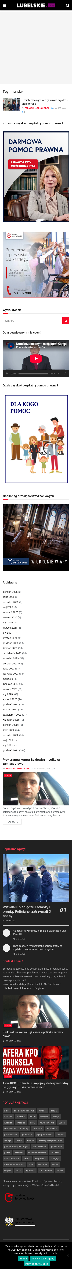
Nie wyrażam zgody (43, 1258)
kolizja (56, 1116)
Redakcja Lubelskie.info (37, 108)
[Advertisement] (36, 48)
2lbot (6, 1110)
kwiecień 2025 (10, 612)
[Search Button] (67, 5)
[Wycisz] (58, 373)
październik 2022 (12, 714)
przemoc (19, 1152)
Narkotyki (37, 1128)
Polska (19, 1140)
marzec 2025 (10, 617)
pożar (7, 1152)
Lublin (62, 1122)
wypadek (30, 1170)
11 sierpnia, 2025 (12, 1092)
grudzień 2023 (11, 643)
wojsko (7, 1170)
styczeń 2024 (10, 638)
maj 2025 (8, 607)
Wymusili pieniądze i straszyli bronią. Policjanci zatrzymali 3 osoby (27, 911)
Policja (7, 1140)
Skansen (55, 1152)
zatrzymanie (45, 1170)
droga (54, 1110)
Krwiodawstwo (47, 1122)
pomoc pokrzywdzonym (16, 1146)
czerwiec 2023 (11, 673)
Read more (14, 821)
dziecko (8, 1116)
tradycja (55, 1158)
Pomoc (30, 1140)
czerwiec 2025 (11, 602)
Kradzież (21, 1122)
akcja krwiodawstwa (24, 1110)
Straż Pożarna (11, 1158)
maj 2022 (8, 740)
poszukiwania (39, 1146)
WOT (18, 1170)
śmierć (60, 1170)
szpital (27, 1158)
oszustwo (52, 1128)
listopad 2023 (10, 648)
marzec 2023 (10, 689)
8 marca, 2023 (59, 108)
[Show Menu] (4, 5)
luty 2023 (8, 694)
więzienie (43, 1164)
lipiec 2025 (9, 596)
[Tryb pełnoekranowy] (65, 373)
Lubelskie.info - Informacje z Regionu (23, 988)
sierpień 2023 (10, 663)
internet (44, 1116)
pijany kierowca (44, 1134)
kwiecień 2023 (10, 684)
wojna (55, 1164)
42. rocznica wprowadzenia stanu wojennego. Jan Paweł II (39, 932)
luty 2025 (8, 622)
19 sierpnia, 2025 (42, 768)
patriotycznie (10, 1134)
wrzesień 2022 (11, 719)
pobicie (60, 1134)
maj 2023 (8, 678)
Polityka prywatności (37, 1263)
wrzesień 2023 (11, 658)
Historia (21, 1116)
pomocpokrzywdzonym (50, 1140)
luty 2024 (8, 632)
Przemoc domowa (37, 1152)
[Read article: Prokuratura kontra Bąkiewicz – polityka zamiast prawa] (36, 788)
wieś (31, 1164)
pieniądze (27, 1134)
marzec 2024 (10, 627)
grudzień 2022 (11, 704)
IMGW (33, 1116)
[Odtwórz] (7, 373)
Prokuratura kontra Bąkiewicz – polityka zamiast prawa (31, 761)
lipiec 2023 (9, 668)
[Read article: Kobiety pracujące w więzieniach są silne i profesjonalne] (11, 104)
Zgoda (23, 1258)
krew (32, 1122)
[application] (36, 358)
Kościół (8, 1122)
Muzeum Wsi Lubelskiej (16, 1128)
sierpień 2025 (10, 591)
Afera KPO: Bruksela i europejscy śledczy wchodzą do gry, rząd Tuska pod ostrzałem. (35, 1085)
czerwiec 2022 (11, 735)
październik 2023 (12, 653)
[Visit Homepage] (36, 5)
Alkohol (42, 1110)
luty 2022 (8, 745)
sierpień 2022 (10, 724)
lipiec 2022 (9, 730)
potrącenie (56, 1146)
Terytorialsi (40, 1158)
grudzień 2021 (11, 750)
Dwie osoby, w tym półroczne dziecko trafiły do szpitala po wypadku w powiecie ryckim (37, 947)
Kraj (8, 775)
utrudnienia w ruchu (14, 1164)
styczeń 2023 (10, 699)
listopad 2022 (10, 709)
